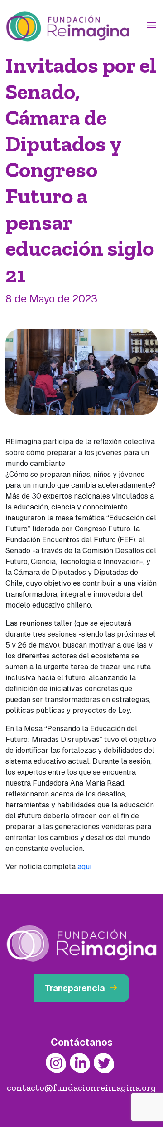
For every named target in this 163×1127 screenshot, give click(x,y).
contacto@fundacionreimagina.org (81, 1087)
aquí (84, 866)
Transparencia (81, 988)
